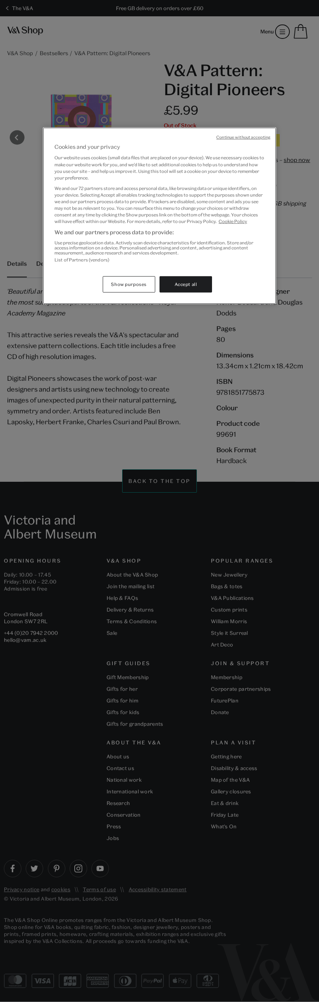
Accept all (186, 284)
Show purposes (128, 284)
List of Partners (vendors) (81, 259)
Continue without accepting (243, 137)
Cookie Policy (233, 221)
